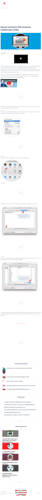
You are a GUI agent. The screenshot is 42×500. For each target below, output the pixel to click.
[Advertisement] (21, 17)
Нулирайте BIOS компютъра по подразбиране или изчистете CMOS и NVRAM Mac (10, 440)
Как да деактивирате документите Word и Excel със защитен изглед (9, 475)
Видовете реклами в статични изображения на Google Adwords (19, 368)
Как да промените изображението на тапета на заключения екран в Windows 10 (20, 409)
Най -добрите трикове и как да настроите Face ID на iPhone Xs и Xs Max (21, 385)
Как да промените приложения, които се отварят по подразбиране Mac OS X (19, 404)
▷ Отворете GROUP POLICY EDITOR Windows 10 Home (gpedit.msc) (17, 402)
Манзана (6, 7)
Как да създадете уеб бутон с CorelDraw (15, 381)
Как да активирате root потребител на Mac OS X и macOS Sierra (17, 414)
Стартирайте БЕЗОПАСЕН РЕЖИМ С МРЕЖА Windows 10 (18, 389)
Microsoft (4, 465)
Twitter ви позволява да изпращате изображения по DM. (18, 376)
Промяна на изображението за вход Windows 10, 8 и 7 (15, 407)
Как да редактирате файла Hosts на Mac (12, 412)
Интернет (4, 443)
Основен (2, 7)
